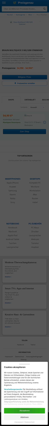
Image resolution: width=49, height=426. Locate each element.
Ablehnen (24, 417)
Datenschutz (29, 422)
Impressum (19, 422)
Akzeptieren (25, 411)
